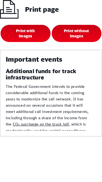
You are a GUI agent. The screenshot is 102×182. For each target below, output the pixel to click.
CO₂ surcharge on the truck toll (41, 124)
